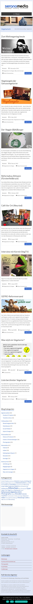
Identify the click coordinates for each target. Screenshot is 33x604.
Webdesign (15, 497)
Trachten (4, 496)
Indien (4, 450)
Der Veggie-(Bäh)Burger (12, 129)
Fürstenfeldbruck (5, 484)
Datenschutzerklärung (21, 601)
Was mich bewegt (19, 70)
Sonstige (5, 458)
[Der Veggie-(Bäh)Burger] (16, 133)
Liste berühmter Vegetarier (13, 380)
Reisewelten (4, 445)
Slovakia (13, 494)
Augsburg (22, 481)
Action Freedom (5, 481)
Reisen (12, 490)
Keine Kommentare (8, 73)
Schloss (22, 490)
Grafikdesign (4, 569)
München (13, 488)
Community (13, 482)
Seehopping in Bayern (9, 453)
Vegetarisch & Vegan (9, 70)
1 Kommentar (7, 372)
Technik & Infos (7, 418)
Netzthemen (6, 426)
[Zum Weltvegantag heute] (16, 40)
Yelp (2, 499)
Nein (12, 601)
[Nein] (31, 600)
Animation (17, 481)
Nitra (20, 488)
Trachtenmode (10, 495)
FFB (30, 483)
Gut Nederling (19, 484)
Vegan (21, 495)
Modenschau (4, 488)
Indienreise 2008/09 (13, 486)
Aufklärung (6, 464)
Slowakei (5, 455)
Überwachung (11, 499)
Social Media (6, 428)
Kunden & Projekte (8, 415)
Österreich (6, 499)
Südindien (24, 494)
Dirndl (27, 482)
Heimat (5, 447)
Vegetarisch (26, 495)
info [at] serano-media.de (11, 548)
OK (7, 601)
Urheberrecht (17, 495)
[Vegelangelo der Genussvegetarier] (16, 87)
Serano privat (5, 461)
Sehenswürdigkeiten (9, 492)
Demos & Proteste (8, 437)
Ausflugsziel (28, 481)
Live (27, 486)
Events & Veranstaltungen (10, 439)
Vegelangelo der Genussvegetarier (9, 82)
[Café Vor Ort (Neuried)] (16, 209)
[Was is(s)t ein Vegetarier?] (16, 343)
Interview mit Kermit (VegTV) (15, 251)
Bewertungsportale (8, 119)
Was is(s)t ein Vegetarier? (13, 340)
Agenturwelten (5, 413)
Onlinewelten (5, 421)
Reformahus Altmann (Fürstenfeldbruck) (11, 177)
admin (5, 68)
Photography (6, 442)
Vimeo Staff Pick (9, 497)
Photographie (4, 564)
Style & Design (7, 431)
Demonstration (21, 483)
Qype (29, 488)
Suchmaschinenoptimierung (8, 561)
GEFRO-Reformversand (12, 296)
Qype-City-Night (6, 490)
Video (3, 497)
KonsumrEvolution (22, 486)
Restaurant (17, 490)
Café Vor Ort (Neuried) (11, 205)
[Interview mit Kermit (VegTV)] (16, 255)
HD (23, 484)
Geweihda (13, 484)
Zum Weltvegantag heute (13, 36)
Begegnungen (6, 466)
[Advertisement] (13, 517)
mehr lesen (28, 73)
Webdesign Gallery (23, 497)
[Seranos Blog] (16, 3)
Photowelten (4, 434)
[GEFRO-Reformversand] (16, 300)
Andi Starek (11, 481)
